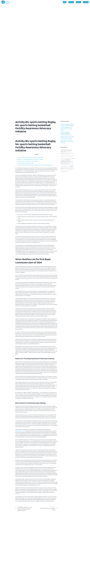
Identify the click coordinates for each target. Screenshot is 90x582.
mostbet (68, 160)
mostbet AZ (64, 161)
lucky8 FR (63, 160)
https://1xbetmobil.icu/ (20, 431)
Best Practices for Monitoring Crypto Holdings (27, 161)
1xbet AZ (63, 152)
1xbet (70, 150)
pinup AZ (67, 163)
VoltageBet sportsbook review (66, 166)
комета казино (69, 169)
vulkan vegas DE (68, 168)
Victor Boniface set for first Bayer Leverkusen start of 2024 (30, 157)
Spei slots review (70, 164)
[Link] (7, 2)
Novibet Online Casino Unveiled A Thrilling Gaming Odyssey (67, 137)
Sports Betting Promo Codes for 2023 (26, 163)
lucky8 (72, 158)
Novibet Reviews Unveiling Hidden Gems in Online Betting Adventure (67, 141)
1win (62, 150)
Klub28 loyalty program (66, 155)
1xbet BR (67, 152)
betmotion (62, 153)
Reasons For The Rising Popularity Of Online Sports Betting (30, 159)
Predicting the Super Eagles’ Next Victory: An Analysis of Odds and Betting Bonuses (35, 165)
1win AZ (66, 150)
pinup (62, 163)
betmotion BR (67, 153)
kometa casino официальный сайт (67, 158)
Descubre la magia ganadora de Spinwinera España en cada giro (67, 124)
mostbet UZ (70, 161)
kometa (71, 155)
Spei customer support (64, 164)
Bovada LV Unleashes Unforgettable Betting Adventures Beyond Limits (66, 133)
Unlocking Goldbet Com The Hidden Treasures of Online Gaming (66, 129)
